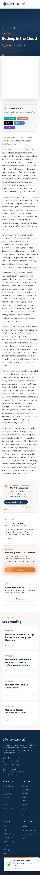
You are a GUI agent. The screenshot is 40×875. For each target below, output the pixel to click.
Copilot (10, 127)
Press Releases (8, 846)
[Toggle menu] (35, 4)
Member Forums (8, 809)
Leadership (6, 801)
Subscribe (20, 599)
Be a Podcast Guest (9, 838)
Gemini (20, 123)
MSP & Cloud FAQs (9, 842)
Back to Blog (9, 28)
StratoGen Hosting (9, 144)
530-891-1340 (11, 761)
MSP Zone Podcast (9, 834)
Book (4, 830)
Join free (29, 507)
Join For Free (19, 570)
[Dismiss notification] (37, 860)
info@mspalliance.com (13, 758)
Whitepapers (7, 850)
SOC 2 (24, 797)
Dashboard (25, 826)
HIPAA (24, 801)
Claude (24, 118)
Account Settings (27, 834)
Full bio (7, 538)
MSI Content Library (28, 830)
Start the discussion (14, 502)
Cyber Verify (26, 786)
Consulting (6, 805)
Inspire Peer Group (9, 790)
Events (5, 854)
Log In (24, 838)
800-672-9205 (12, 765)
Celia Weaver (11, 45)
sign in (6, 509)
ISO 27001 (25, 805)
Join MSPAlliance (8, 786)
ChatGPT (11, 118)
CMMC (24, 809)
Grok (10, 123)
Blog (4, 826)
